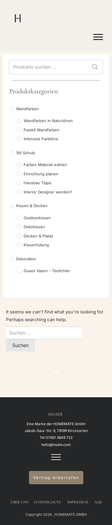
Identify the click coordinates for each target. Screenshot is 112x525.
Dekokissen (34, 226)
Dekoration (26, 258)
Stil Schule (25, 152)
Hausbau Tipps (37, 182)
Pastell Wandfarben (41, 129)
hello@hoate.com (56, 444)
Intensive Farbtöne (41, 138)
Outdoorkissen (37, 217)
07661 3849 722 (59, 437)
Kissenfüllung (36, 244)
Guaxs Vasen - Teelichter (47, 270)
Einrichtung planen (41, 173)
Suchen (95, 67)
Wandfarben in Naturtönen (48, 120)
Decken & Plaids (38, 236)
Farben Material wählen (45, 164)
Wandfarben (27, 108)
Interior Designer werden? (48, 192)
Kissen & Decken (31, 205)
